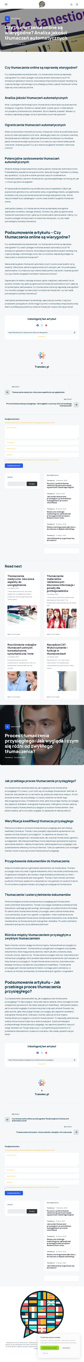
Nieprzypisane (15, 19)
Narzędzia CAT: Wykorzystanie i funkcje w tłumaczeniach (57, 649)
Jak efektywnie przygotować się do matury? (60, 539)
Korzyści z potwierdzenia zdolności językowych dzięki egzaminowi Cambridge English (60, 485)
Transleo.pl (42, 366)
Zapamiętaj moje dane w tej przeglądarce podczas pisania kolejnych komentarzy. (33, 460)
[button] (6, 4)
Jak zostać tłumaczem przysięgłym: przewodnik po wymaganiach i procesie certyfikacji (59, 499)
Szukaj (10, 477)
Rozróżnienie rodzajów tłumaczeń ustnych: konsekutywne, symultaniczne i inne (22, 649)
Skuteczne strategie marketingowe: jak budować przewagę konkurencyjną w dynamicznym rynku (59, 515)
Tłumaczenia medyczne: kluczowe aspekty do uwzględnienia (20, 580)
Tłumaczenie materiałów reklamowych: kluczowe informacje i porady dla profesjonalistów (60, 583)
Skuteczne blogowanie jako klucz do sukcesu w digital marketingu (61, 528)
